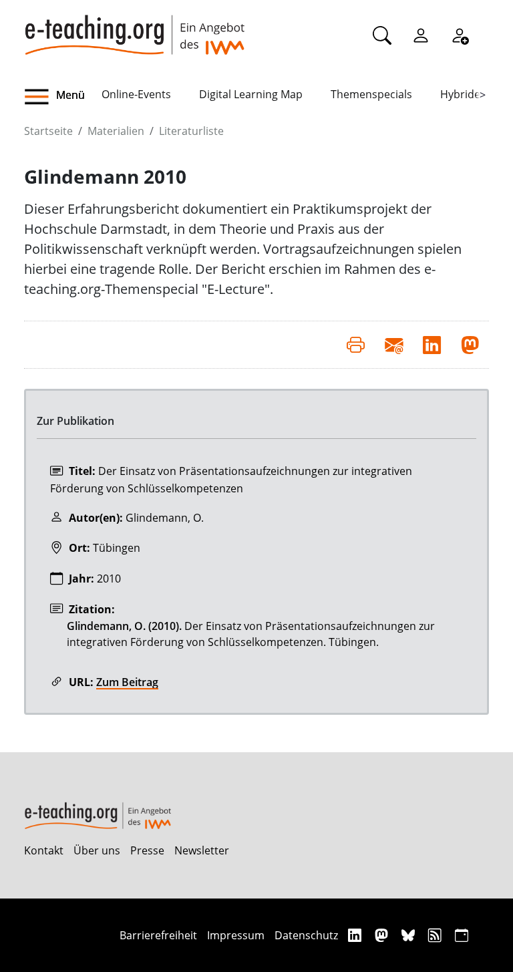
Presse (147, 850)
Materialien (116, 131)
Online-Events (136, 94)
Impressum (236, 935)
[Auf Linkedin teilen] (432, 344)
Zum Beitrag (127, 682)
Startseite (48, 131)
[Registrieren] (459, 34)
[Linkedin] (356, 935)
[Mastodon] (383, 935)
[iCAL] (461, 935)
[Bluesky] (409, 935)
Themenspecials (371, 94)
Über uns (96, 850)
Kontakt (43, 850)
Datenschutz (306, 935)
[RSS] (436, 935)
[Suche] (382, 34)
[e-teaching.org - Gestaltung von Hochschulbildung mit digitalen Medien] (134, 27)
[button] (63, 97)
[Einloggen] (420, 34)
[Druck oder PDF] (356, 344)
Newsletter (201, 850)
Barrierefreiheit (158, 935)
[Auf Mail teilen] (394, 344)
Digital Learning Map (251, 94)
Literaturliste (191, 131)
